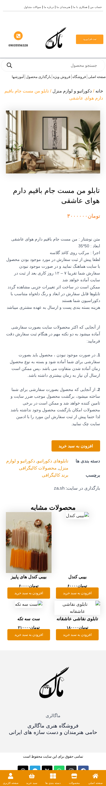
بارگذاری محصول (38, 77)
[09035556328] (18, 35)
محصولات (74, 783)
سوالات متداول (32, 7)
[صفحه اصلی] (95, 776)
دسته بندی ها (53, 783)
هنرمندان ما (63, 7)
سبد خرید (31, 783)
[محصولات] (74, 776)
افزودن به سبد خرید (76, 446)
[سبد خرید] (32, 776)
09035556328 (18, 45)
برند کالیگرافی (55, 475)
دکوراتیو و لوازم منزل (72, 91)
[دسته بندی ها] (53, 776)
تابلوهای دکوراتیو (52, 461)
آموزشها (18, 77)
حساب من (96, 7)
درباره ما (49, 7)
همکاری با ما (80, 7)
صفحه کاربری (11, 783)
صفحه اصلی (95, 783)
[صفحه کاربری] (11, 776)
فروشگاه (79, 77)
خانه (99, 91)
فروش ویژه (61, 77)
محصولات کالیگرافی (38, 468)
